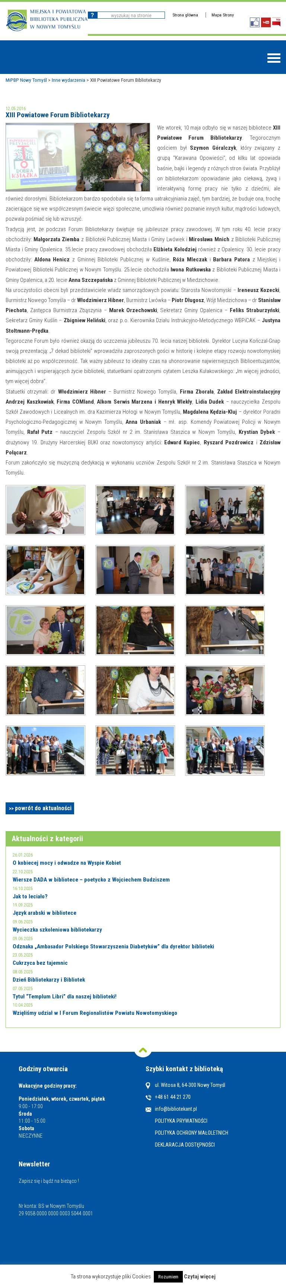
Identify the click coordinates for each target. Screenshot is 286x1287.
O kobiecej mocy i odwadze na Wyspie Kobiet (67, 862)
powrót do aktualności (43, 808)
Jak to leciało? (30, 896)
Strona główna (185, 15)
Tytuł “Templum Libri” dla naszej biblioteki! (65, 996)
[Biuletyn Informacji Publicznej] (276, 22)
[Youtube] (266, 22)
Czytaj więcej (200, 1277)
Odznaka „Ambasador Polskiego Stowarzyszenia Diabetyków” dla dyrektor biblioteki (113, 946)
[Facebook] (255, 22)
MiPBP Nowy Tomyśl (26, 80)
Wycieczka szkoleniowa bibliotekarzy (57, 929)
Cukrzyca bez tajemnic (40, 963)
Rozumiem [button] (168, 1277)
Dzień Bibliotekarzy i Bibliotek (49, 979)
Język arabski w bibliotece (44, 913)
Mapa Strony (223, 15)
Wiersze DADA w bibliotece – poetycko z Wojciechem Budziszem (91, 879)
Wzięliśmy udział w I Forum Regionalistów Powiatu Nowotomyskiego (95, 1013)
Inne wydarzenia (68, 80)
